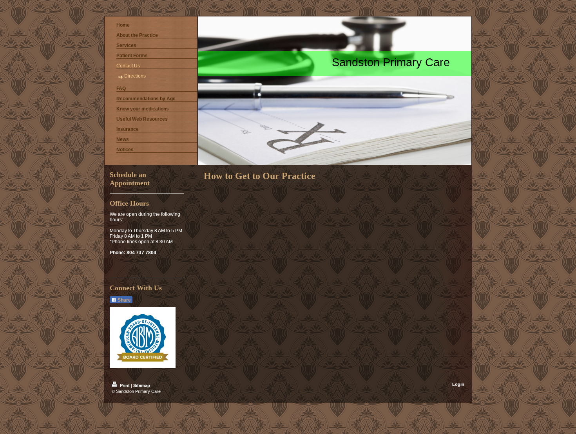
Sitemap (141, 385)
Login (458, 384)
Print (125, 385)
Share (123, 300)
